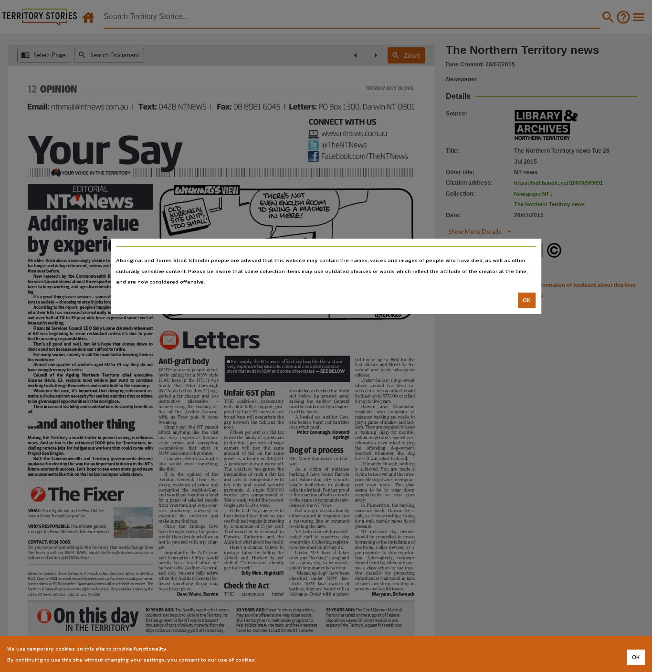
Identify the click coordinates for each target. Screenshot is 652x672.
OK (527, 300)
